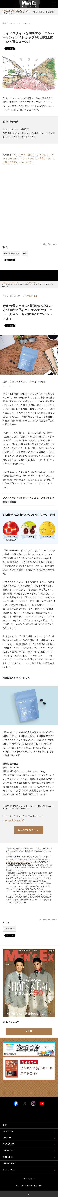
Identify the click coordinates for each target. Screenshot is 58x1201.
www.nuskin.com (12, 820)
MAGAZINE (9, 1163)
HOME (5, 10)
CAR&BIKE (8, 1144)
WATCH (7, 1138)
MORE (29, 1031)
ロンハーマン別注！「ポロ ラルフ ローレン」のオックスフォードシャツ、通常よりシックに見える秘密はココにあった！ (29, 158)
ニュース (25, 10)
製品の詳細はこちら (28, 830)
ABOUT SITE (9, 1170)
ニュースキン (9, 929)
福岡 (25, 253)
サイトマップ (29, 1179)
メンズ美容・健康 (30, 283)
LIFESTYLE (15, 283)
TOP (5, 1125)
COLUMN (8, 1157)
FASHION (15, 10)
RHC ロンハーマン (11, 253)
